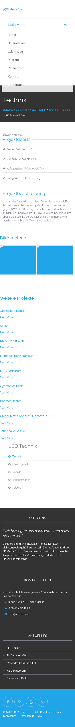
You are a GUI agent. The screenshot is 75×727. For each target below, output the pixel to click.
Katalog (16, 487)
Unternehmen (17, 43)
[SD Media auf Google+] (19, 702)
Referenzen (15, 68)
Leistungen (15, 51)
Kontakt (13, 76)
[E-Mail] (43, 702)
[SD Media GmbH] (14, 9)
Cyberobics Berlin (17, 678)
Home (11, 35)
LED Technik (39, 109)
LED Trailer (15, 85)
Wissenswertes (21, 479)
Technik (53, 109)
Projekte (13, 60)
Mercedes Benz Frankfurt (21, 663)
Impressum (9, 716)
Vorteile (16, 472)
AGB (41, 716)
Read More (7, 317)
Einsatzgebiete (20, 464)
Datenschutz (27, 716)
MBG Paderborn (16, 670)
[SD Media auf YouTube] (31, 702)
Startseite (8, 109)
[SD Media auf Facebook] (8, 702)
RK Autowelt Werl (17, 655)
